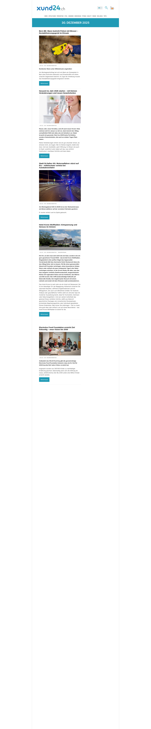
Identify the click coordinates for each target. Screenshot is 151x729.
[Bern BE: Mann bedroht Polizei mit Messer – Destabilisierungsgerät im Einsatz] (60, 49)
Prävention (60, 16)
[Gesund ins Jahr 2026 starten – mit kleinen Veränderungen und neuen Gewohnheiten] (60, 109)
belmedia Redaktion (52, 65)
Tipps (105, 16)
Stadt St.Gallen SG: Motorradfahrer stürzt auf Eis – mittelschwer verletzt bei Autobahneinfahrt (59, 165)
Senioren (71, 16)
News (46, 16)
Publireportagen (62, 252)
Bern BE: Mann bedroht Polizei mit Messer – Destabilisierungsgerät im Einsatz (58, 32)
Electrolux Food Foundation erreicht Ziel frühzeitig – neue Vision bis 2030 (57, 328)
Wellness (100, 16)
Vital (65, 16)
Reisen (94, 16)
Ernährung (77, 16)
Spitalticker (52, 16)
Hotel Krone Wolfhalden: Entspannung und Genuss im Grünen (58, 226)
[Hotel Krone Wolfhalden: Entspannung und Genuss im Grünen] (60, 239)
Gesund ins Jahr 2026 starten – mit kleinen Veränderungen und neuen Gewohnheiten (58, 92)
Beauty (89, 16)
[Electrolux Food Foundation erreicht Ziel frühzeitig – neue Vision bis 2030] (60, 343)
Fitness (84, 16)
